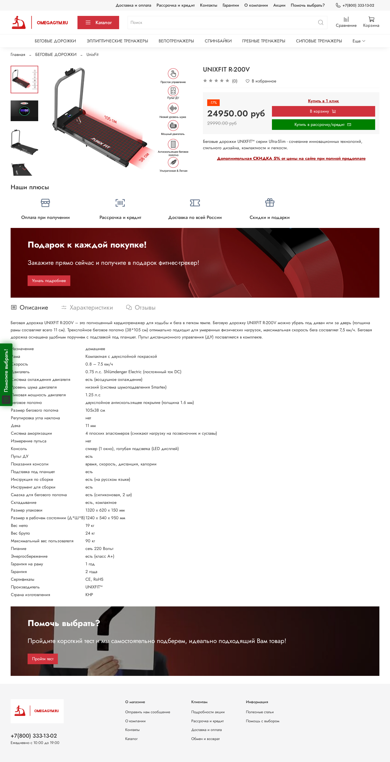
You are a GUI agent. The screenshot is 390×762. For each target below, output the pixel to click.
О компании (256, 5)
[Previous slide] (51, 120)
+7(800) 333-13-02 (358, 5)
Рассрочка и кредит (176, 5)
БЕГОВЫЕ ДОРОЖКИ (55, 41)
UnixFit (92, 54)
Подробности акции (208, 712)
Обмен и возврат (205, 738)
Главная (18, 54)
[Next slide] (24, 168)
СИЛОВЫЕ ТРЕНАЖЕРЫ (319, 41)
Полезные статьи (260, 712)
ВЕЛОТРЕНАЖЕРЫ (176, 41)
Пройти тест (42, 659)
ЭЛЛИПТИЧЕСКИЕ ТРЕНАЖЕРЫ (117, 41)
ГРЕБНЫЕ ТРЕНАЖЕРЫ (263, 41)
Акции (279, 5)
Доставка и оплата (133, 5)
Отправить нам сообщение (147, 712)
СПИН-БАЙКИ (218, 41)
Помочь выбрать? (308, 5)
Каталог (104, 22)
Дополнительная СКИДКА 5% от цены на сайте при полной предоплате (291, 158)
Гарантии (231, 5)
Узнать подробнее (49, 281)
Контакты (208, 5)
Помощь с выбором (262, 721)
